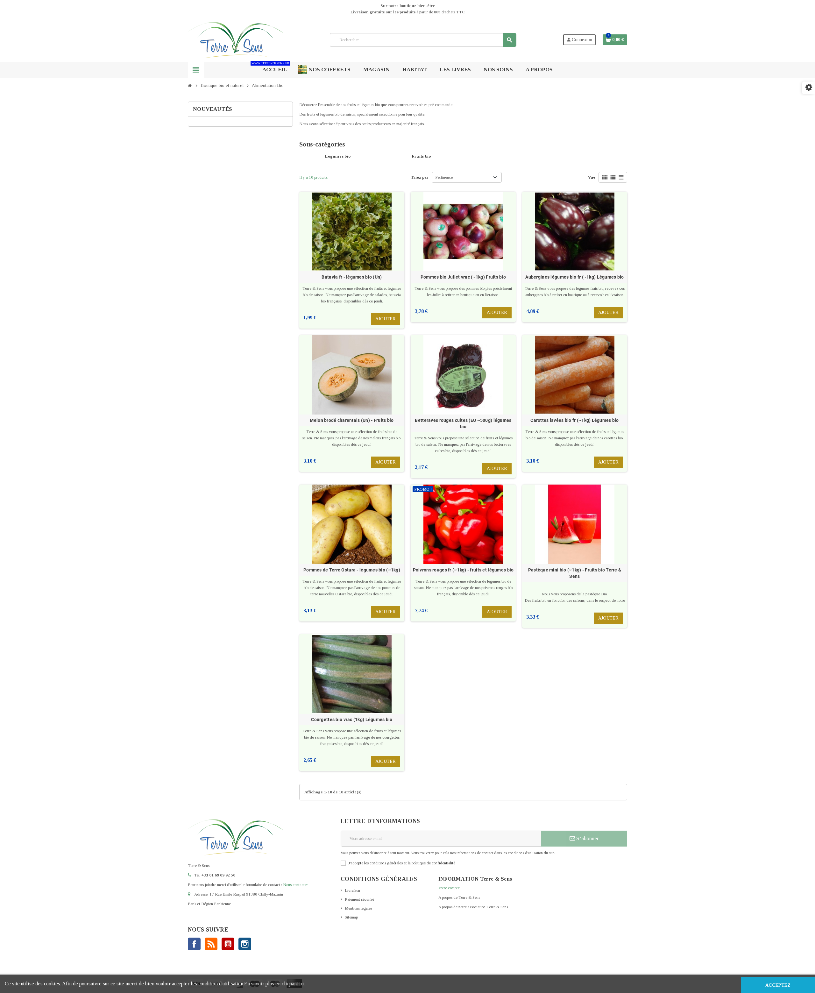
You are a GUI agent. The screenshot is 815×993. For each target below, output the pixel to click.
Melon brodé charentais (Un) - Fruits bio (351, 420)
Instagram (244, 944)
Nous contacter (295, 884)
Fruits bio (421, 156)
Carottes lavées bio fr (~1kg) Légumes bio (574, 420)
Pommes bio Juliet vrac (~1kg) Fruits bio (463, 277)
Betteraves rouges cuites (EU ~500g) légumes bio (463, 423)
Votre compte (449, 887)
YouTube (228, 944)
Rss (211, 944)
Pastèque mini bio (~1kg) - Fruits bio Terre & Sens (574, 573)
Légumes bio (338, 156)
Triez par (420, 177)
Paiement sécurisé (359, 899)
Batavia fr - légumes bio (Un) (352, 277)
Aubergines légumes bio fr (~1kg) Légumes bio (574, 277)
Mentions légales (358, 908)
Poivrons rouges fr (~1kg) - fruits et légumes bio (463, 569)
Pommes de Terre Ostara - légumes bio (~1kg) (351, 569)
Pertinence (444, 177)
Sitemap (351, 917)
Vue (591, 177)
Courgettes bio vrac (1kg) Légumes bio (351, 719)
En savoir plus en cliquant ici (274, 983)
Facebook (194, 944)
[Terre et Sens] (235, 39)
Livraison (352, 890)
